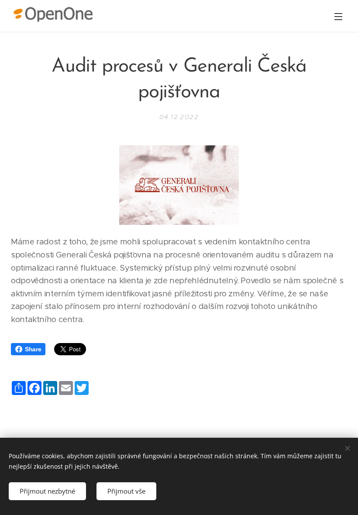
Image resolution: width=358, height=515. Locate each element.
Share (33, 349)
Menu (338, 16)
